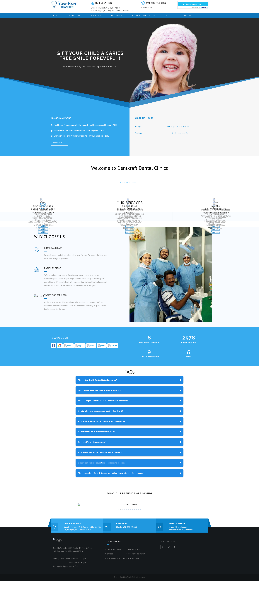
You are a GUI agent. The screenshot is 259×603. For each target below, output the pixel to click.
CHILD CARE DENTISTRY (116, 558)
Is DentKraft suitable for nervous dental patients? (100, 452)
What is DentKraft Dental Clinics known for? (97, 380)
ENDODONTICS (134, 550)
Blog (169, 15)
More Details (58, 143)
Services (96, 15)
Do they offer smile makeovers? (92, 442)
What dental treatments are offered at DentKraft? (100, 390)
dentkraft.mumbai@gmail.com (181, 530)
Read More (43, 232)
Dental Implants (114, 550)
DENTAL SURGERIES (135, 558)
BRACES (110, 554)
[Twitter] (169, 547)
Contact (188, 15)
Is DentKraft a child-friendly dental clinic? (96, 431)
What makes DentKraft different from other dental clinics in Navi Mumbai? (111, 473)
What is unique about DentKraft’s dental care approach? (103, 400)
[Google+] (175, 547)
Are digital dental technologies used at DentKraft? (100, 411)
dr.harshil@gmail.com (177, 527)
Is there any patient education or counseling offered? (101, 463)
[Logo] (64, 4)
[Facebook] (163, 547)
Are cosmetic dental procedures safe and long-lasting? (102, 421)
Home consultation (144, 15)
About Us (74, 15)
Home (55, 15)
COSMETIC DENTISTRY (136, 554)
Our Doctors (128, 182)
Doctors (116, 15)
